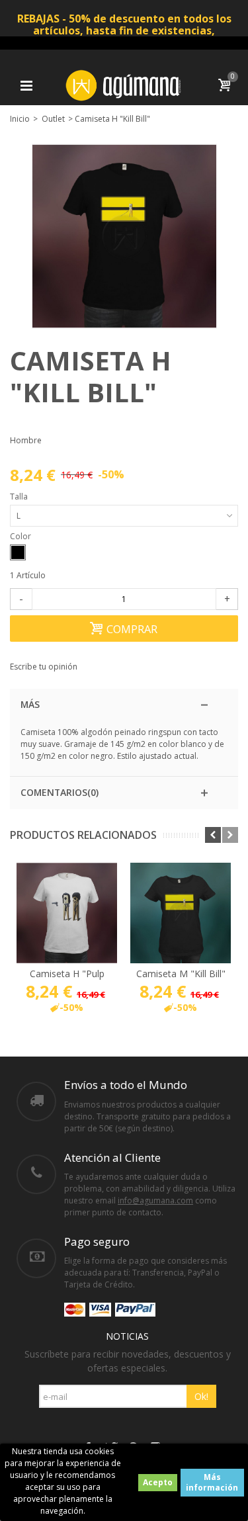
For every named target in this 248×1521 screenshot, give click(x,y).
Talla (20, 496)
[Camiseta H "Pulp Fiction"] (67, 913)
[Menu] (26, 85)
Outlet (53, 118)
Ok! (201, 1396)
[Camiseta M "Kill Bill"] (180, 913)
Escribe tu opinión (43, 666)
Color (21, 536)
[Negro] (17, 552)
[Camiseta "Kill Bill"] (124, 236)
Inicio (20, 118)
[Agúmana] (124, 84)
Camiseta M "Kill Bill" (181, 973)
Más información (212, 1482)
